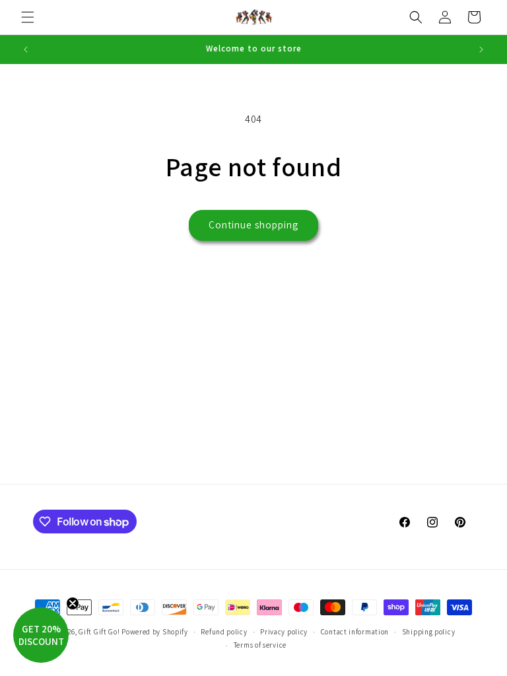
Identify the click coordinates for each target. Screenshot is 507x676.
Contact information (355, 631)
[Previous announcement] (25, 49)
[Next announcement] (481, 49)
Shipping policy (429, 631)
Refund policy (224, 631)
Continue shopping (253, 225)
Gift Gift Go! (99, 631)
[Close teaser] (72, 603)
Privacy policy (284, 631)
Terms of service (260, 645)
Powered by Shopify (154, 631)
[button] (27, 17)
